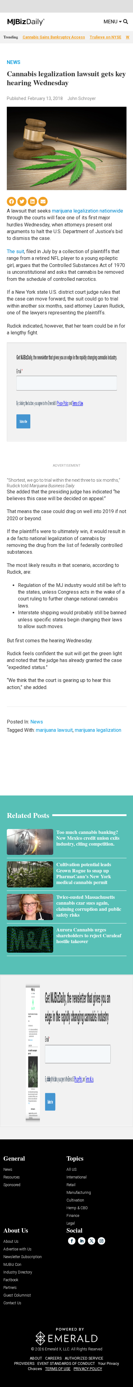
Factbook (10, 1280)
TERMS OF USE (58, 1369)
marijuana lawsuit (54, 730)
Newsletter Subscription (22, 1257)
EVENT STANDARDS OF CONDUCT (66, 1363)
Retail (70, 1185)
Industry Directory (17, 1272)
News (13, 62)
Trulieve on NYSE (105, 37)
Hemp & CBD (77, 1208)
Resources (11, 1177)
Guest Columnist (17, 1295)
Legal (70, 1224)
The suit (15, 251)
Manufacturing (78, 1193)
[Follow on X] (91, 1241)
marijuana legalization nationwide (87, 211)
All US (71, 1170)
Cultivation (75, 1200)
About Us (11, 1242)
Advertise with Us (17, 1249)
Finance (72, 1216)
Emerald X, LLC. (57, 1349)
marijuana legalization (98, 730)
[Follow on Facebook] (71, 1241)
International (76, 1177)
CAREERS (53, 1358)
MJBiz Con (12, 1265)
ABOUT (36, 1358)
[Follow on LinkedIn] (81, 1241)
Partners (10, 1288)
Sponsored (11, 1185)
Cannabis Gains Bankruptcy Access (54, 37)
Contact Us (12, 1303)
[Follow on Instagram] (101, 1241)
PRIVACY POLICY (88, 1369)
